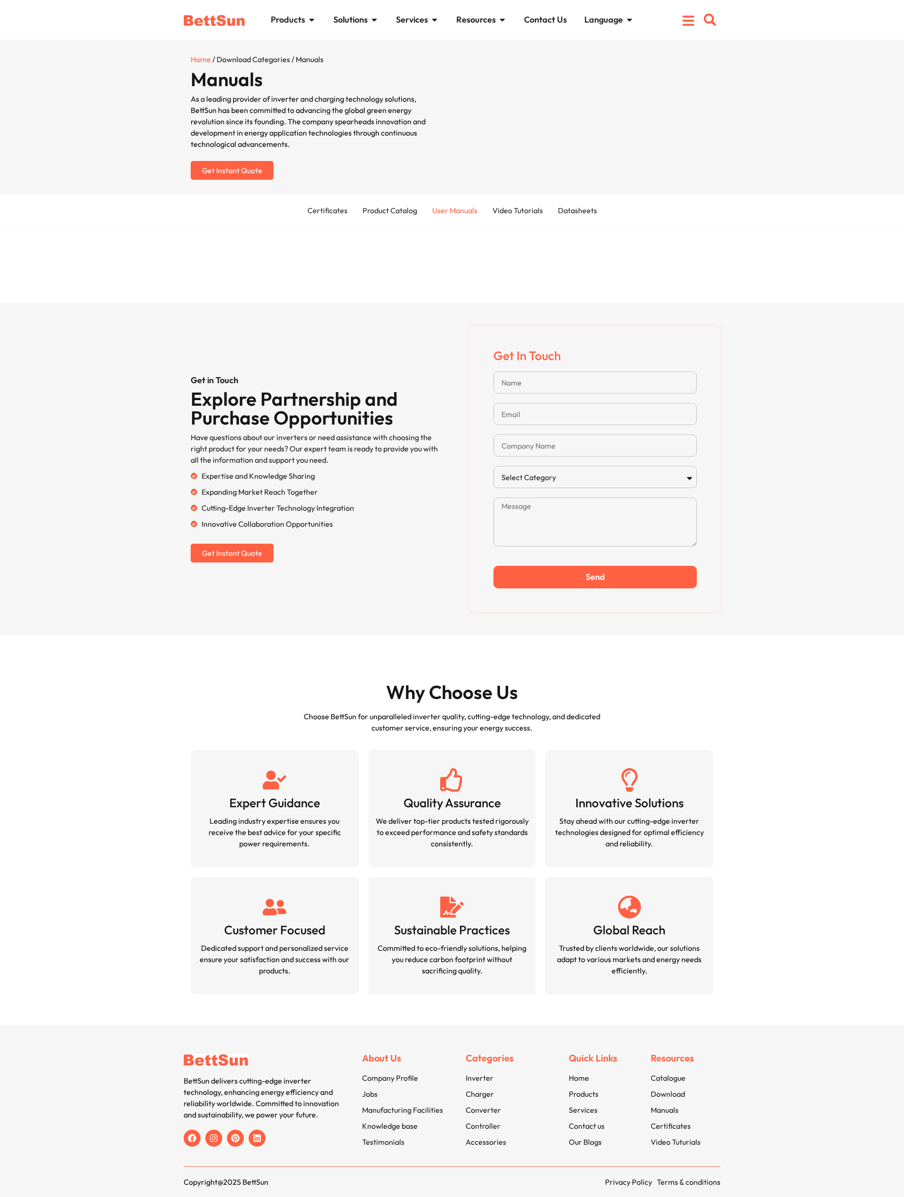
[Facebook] (192, 1138)
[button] (710, 19)
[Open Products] (311, 19)
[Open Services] (434, 19)
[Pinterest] (235, 1138)
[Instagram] (213, 1138)
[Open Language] (629, 19)
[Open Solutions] (374, 19)
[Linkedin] (257, 1138)
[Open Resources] (502, 19)
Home (201, 59)
